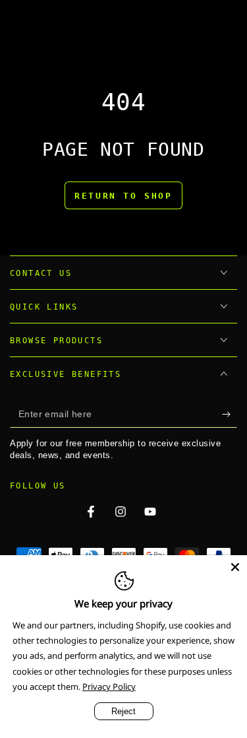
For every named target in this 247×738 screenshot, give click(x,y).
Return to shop (123, 196)
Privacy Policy (109, 686)
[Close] (235, 567)
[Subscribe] (229, 414)
